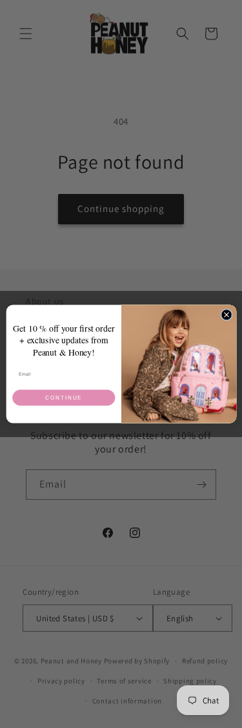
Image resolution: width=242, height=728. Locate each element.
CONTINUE (64, 398)
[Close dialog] (226, 315)
